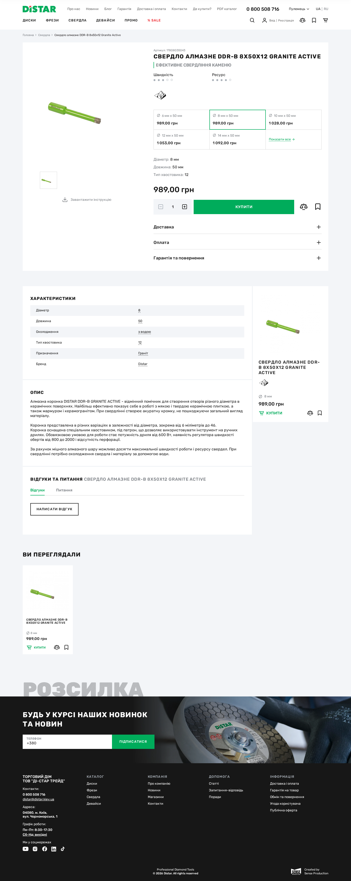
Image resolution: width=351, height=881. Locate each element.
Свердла (78, 20)
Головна (28, 35)
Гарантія (124, 9)
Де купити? (202, 9)
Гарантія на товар (284, 790)
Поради (215, 797)
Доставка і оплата (151, 9)
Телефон (34, 738)
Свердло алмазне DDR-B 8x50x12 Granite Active (289, 367)
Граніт (143, 353)
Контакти (179, 9)
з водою (144, 332)
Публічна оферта (283, 810)
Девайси (105, 20)
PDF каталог (227, 9)
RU (326, 9)
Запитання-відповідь (226, 790)
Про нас (73, 9)
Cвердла (93, 797)
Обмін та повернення (287, 797)
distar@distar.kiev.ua (38, 799)
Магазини (156, 797)
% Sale (154, 20)
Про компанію (159, 784)
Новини (92, 9)
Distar (142, 364)
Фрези (52, 20)
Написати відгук (54, 509)
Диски (29, 20)
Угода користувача (285, 804)
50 (140, 321)
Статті (214, 784)
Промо (131, 20)
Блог (108, 9)
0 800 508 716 (262, 9)
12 (140, 343)
